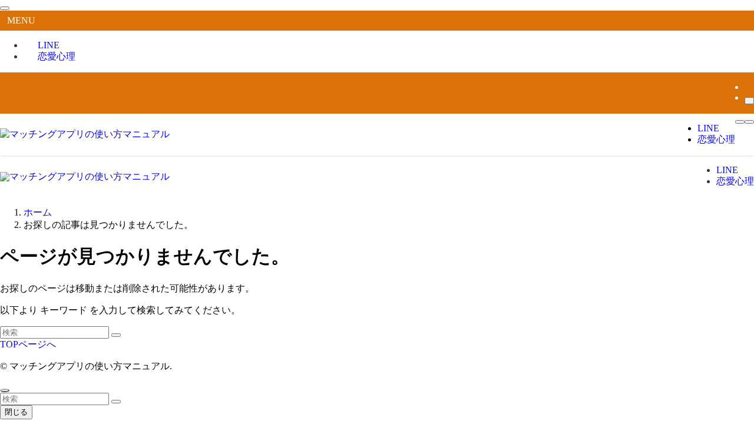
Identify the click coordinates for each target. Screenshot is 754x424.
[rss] (748, 87)
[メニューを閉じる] (4, 8)
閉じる (16, 412)
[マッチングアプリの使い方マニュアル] (85, 134)
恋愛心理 (56, 56)
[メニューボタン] (740, 122)
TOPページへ (28, 344)
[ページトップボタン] (4, 390)
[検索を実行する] (116, 335)
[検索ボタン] (749, 122)
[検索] (749, 100)
